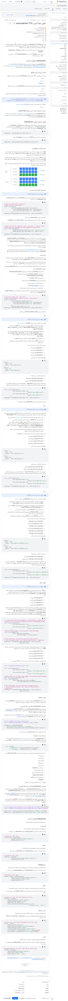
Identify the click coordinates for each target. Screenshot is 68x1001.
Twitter (47, 990)
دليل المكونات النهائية (31, 251)
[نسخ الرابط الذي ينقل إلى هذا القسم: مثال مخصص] (36, 697)
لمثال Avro (39, 741)
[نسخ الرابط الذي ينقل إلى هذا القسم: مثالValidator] (37, 865)
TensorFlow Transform (38, 67)
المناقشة (26, 93)
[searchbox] (59, 13)
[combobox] (31, 1)
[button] (60, 90)
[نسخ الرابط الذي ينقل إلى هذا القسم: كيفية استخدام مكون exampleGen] (22, 122)
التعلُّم (52, 1)
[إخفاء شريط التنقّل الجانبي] (52, 998)
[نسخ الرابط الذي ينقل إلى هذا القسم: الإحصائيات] (39, 826)
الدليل (53, 8)
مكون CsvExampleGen (19, 715)
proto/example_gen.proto (33, 249)
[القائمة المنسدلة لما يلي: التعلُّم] (49, 1)
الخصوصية (43, 998)
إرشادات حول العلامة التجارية (19, 990)
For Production (61, 6)
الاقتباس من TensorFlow (19, 992)
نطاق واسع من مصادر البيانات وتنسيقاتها (21, 113)
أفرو (42, 88)
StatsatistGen (36, 65)
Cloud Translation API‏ (30, 15)
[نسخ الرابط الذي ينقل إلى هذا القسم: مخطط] (41, 845)
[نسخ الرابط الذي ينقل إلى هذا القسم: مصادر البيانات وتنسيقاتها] (29, 72)
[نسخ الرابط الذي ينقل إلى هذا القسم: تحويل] (41, 885)
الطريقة (21, 732)
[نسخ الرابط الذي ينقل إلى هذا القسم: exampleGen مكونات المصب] (26, 819)
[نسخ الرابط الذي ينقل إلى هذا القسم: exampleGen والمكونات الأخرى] (25, 61)
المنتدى (47, 986)
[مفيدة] (7, 20)
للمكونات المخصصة (19, 104)
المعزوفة (41, 107)
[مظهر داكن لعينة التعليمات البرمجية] (43, 131)
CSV (42, 78)
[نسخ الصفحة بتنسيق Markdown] (10, 23)
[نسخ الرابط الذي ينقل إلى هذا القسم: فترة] (42, 315)
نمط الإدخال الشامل (21, 323)
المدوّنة (47, 984)
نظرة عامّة (64, 8)
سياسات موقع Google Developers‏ (24, 972)
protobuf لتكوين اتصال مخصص (35, 796)
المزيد (45, 1)
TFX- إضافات (46, 8)
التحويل (11, 65)
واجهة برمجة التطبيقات (38, 8)
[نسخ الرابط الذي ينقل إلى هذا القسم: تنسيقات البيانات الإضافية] (32, 736)
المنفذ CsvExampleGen (10, 710)
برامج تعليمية (58, 8)
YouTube (47, 992)
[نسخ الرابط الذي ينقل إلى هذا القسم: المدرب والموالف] (36, 910)
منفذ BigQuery (14, 793)
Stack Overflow (21, 988)
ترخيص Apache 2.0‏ (45, 972)
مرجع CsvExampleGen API (28, 958)
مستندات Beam (39, 782)
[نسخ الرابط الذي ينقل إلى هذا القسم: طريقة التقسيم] (38, 255)
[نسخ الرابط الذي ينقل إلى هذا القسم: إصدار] (41, 491)
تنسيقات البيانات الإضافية (27, 738)
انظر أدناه (10, 113)
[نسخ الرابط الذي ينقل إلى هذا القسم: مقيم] (42, 937)
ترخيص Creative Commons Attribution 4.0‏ (28, 971)
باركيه (42, 91)
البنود (48, 998)
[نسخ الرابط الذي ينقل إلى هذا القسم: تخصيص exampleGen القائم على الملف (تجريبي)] (19, 706)
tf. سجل (41, 81)
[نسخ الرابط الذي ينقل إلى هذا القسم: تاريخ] (42, 406)
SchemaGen (43, 65)
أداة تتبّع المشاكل (21, 984)
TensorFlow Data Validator (17, 64)
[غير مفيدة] (5, 20)
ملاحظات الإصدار (21, 986)
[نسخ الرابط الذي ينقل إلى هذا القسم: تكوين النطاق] (38, 583)
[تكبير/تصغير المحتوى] (38, 27)
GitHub (10, 1)
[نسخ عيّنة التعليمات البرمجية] (45, 131)
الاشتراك (15, 998)
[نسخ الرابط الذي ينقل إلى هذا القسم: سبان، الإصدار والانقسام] (31, 148)
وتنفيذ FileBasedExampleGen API (14, 958)
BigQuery (41, 83)
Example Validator (28, 65)
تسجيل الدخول (4, 1)
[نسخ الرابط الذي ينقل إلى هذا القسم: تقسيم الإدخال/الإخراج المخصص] (28, 190)
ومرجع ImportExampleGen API (39, 959)
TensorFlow (43, 20)
